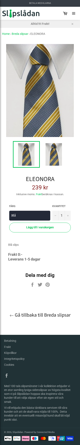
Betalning (10, 340)
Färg (12, 206)
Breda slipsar (20, 33)
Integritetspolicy (14, 358)
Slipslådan (18, 432)
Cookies (9, 364)
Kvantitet (58, 206)
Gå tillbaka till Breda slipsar (42, 315)
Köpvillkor (10, 352)
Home (6, 33)
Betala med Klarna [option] (40, 3)
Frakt (39, 194)
